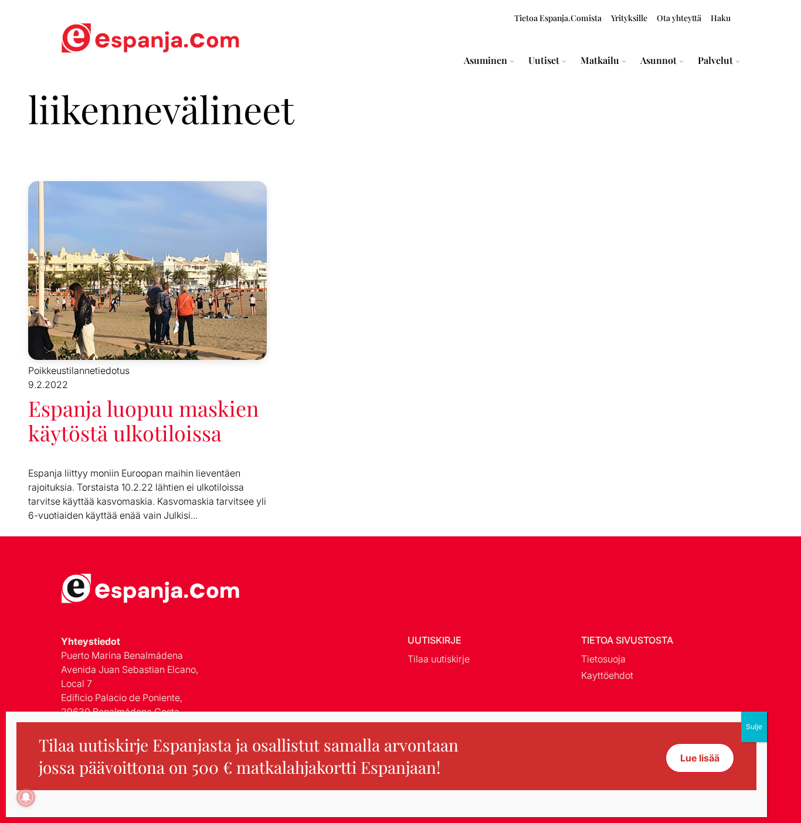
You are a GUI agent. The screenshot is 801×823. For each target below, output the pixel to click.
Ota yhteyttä (679, 17)
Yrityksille (629, 17)
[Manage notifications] (25, 797)
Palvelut (715, 60)
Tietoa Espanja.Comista (558, 17)
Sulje (754, 726)
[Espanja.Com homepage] (89, 39)
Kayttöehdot (607, 675)
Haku (721, 17)
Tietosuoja (603, 659)
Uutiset (543, 60)
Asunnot (658, 60)
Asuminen (485, 60)
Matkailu (600, 60)
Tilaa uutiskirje (439, 659)
